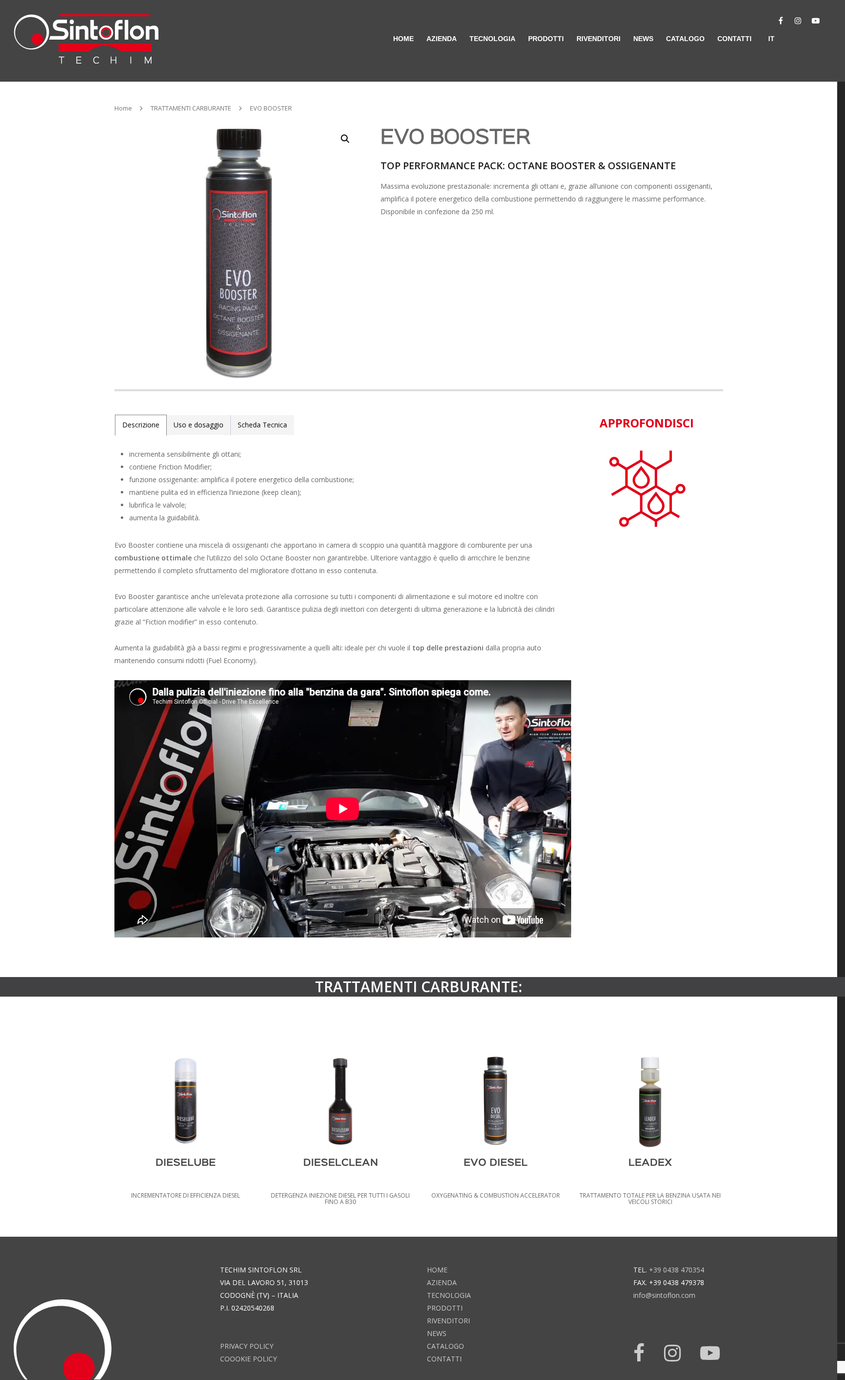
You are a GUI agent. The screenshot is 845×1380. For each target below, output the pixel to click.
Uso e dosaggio (198, 424)
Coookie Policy (248, 1358)
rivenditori (599, 39)
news (643, 39)
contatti (734, 39)
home (403, 39)
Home (123, 108)
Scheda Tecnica (262, 424)
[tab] (141, 425)
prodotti (445, 1308)
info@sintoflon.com (664, 1295)
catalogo (685, 39)
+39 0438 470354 (676, 1269)
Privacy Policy (246, 1346)
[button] (345, 139)
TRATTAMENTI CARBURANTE (191, 108)
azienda (441, 39)
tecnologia (449, 1295)
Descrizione (140, 424)
